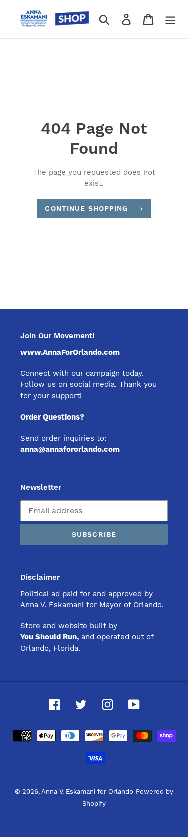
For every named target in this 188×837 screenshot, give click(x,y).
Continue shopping (86, 208)
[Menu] (170, 19)
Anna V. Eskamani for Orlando (87, 791)
